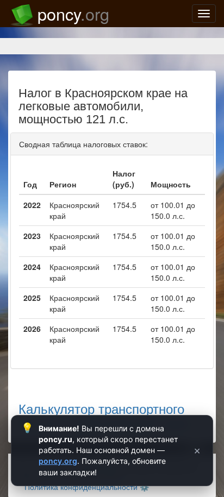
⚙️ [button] (144, 486)
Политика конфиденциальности (81, 486)
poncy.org (58, 460)
